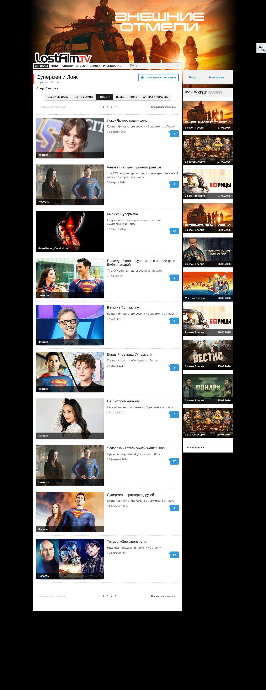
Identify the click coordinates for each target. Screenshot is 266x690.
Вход (192, 77)
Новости (104, 97)
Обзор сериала (58, 97)
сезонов (215, 92)
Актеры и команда (155, 97)
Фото (133, 97)
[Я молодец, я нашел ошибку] (245, 48)
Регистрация (216, 77)
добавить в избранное (161, 77)
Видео (120, 97)
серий (202, 92)
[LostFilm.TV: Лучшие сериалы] (65, 57)
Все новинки (194, 447)
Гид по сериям (83, 97)
